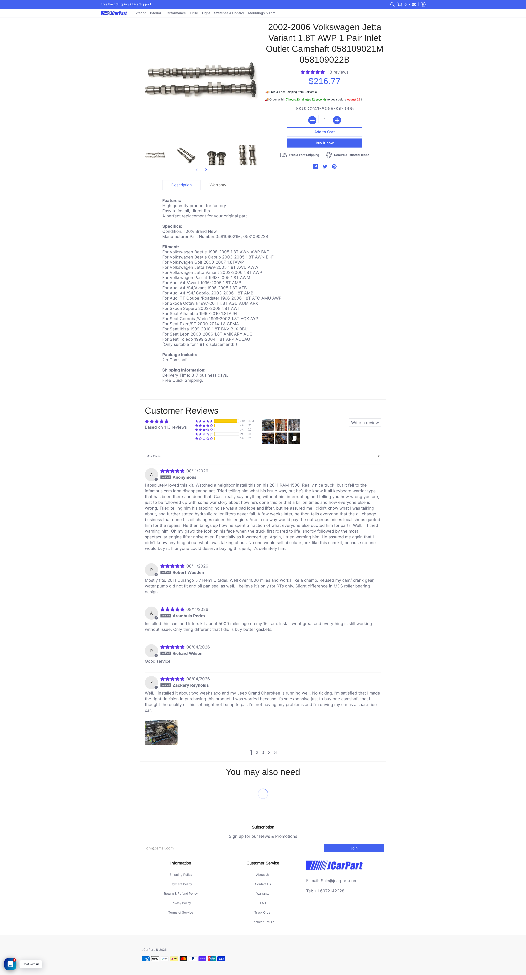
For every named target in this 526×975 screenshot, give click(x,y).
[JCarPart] (114, 13)
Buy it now (325, 143)
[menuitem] (392, 4)
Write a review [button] (365, 422)
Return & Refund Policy (181, 893)
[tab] (181, 185)
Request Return (262, 922)
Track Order (263, 912)
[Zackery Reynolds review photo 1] (161, 732)
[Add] (337, 120)
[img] (173, 470)
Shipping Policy (181, 875)
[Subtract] (312, 120)
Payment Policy (181, 884)
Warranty (262, 893)
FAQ (263, 903)
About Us (263, 875)
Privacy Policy (181, 903)
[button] (407, 4)
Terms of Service (180, 912)
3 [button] (263, 752)
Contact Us (263, 884)
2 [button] (257, 752)
